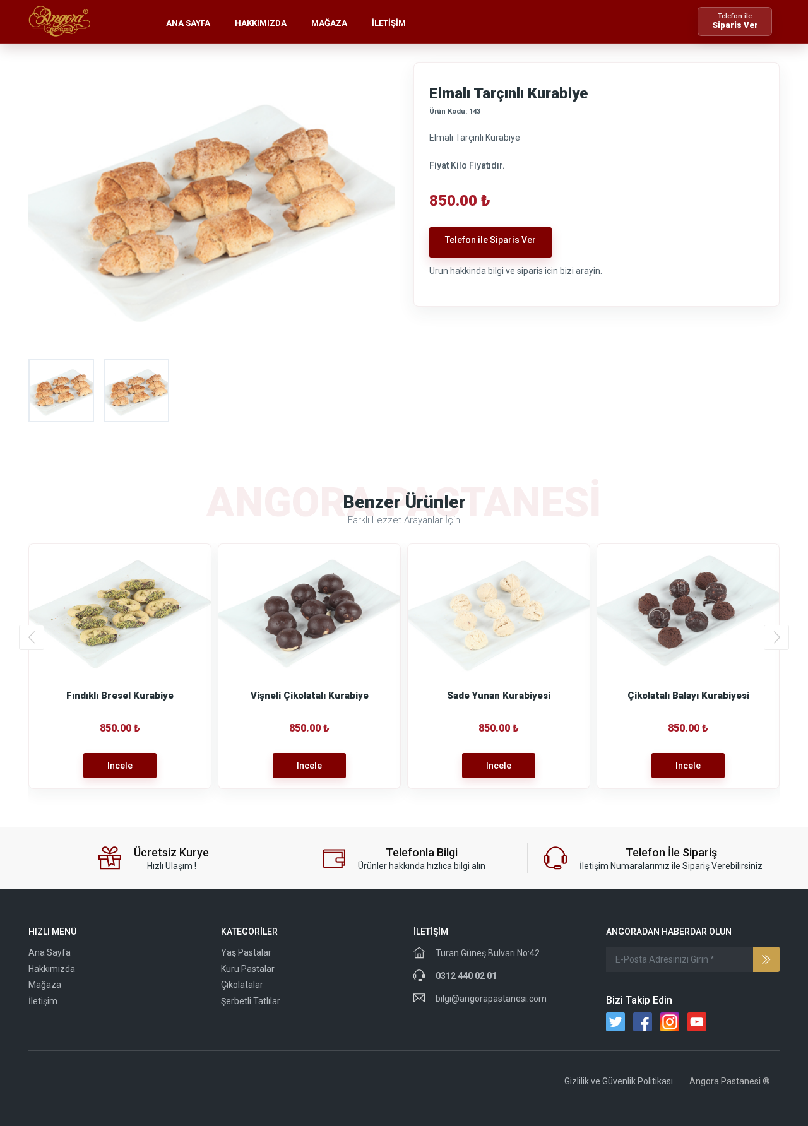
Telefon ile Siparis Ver (490, 240)
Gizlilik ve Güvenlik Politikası (618, 1081)
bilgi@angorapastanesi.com (491, 998)
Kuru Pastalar (248, 969)
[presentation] (31, 637)
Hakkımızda (261, 23)
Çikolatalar (242, 985)
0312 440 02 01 (466, 976)
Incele (120, 766)
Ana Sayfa (188, 23)
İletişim (389, 23)
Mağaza (329, 23)
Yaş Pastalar (246, 952)
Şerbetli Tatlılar (250, 1001)
